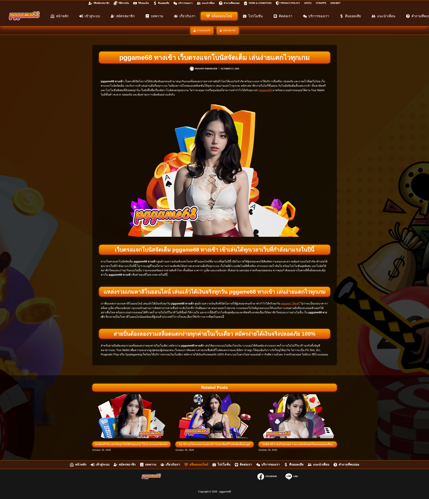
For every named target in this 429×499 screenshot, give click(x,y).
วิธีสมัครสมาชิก (101, 3)
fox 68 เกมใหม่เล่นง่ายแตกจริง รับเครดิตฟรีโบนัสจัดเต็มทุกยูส (214, 444)
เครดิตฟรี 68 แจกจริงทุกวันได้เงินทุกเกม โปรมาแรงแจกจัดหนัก (131, 444)
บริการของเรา (185, 3)
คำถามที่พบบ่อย (231, 3)
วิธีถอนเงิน (143, 3)
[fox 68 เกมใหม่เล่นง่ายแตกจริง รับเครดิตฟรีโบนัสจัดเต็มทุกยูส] (214, 416)
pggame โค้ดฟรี (290, 303)
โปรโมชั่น (255, 16)
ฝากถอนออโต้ (203, 30)
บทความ (157, 16)
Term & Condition (260, 3)
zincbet (335, 3)
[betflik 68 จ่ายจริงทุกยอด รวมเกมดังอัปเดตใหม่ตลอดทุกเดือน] (298, 416)
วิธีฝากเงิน (123, 3)
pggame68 (265, 90)
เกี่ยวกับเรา (187, 16)
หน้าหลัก (62, 16)
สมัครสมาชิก (125, 16)
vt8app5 (321, 3)
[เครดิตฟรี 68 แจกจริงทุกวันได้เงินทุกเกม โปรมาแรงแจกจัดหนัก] (131, 416)
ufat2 (308, 3)
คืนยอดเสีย (163, 3)
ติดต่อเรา (285, 16)
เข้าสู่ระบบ (92, 16)
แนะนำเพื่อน (208, 3)
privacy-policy (290, 3)
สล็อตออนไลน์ (221, 16)
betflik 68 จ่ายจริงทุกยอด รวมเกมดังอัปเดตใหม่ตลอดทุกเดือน (297, 444)
